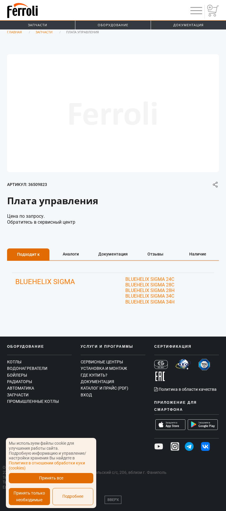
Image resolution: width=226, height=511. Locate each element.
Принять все (51, 478)
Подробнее (72, 496)
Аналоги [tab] (71, 254)
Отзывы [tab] (155, 254)
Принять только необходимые (29, 496)
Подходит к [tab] (28, 254)
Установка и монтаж (104, 368)
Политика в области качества (187, 389)
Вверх (113, 499)
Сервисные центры (102, 362)
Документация (188, 25)
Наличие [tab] (197, 254)
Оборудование (113, 25)
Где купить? (94, 375)
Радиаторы (19, 381)
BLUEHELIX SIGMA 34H (150, 302)
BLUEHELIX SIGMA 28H (150, 290)
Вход (86, 395)
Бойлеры (17, 375)
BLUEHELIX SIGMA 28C (149, 285)
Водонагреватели (27, 368)
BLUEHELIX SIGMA (45, 282)
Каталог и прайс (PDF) (104, 388)
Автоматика (20, 388)
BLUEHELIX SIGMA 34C (149, 296)
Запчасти (37, 25)
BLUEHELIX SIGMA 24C (149, 279)
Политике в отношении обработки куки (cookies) (47, 465)
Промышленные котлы (33, 401)
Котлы (14, 362)
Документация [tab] (113, 254)
